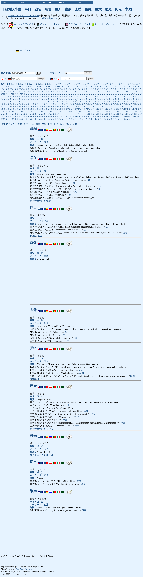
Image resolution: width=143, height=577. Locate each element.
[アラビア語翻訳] (62, 128)
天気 (46, 449)
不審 (84, 510)
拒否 (40, 379)
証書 (81, 373)
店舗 (86, 411)
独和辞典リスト (50, 18)
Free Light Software (24, 569)
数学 (46, 256)
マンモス (50, 428)
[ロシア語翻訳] (50, 128)
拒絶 (50, 124)
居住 (25, 124)
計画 (77, 417)
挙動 (75, 124)
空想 (46, 221)
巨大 (56, 124)
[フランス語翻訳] (43, 128)
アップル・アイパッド (79, 24)
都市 (94, 414)
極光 (62, 124)
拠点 (68, 124)
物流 (83, 484)
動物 (46, 323)
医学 (46, 361)
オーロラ (50, 455)
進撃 (125, 232)
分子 (77, 425)
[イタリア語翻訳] (58, 128)
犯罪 (46, 504)
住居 (48, 200)
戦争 (46, 475)
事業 (65, 420)
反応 (80, 370)
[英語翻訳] (39, 128)
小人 (40, 235)
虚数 (38, 124)
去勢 (44, 124)
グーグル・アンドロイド (107, 24)
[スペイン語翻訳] (46, 128)
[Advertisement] (72, 50)
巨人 (32, 124)
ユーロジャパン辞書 (24, 24)
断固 (132, 376)
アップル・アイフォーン (52, 24)
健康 (46, 142)
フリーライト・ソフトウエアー (23, 15)
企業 (123, 423)
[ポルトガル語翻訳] (54, 128)
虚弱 (19, 124)
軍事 (79, 481)
